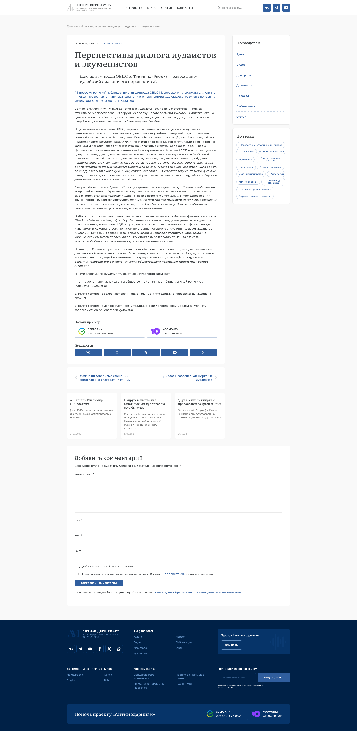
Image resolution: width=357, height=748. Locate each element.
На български (76, 674)
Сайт (78, 551)
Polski (108, 680)
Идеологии (277, 174)
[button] (88, 352)
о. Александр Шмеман (273, 181)
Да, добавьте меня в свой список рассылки (105, 566)
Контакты (185, 7)
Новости (87, 26)
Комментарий (84, 474)
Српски (109, 674)
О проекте (134, 7)
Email (79, 535)
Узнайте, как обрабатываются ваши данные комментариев (198, 592)
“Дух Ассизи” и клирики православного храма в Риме (199, 402)
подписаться (174, 574)
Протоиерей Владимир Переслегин (149, 685)
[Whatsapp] (119, 649)
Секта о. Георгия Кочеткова (255, 189)
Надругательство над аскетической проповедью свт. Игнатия (144, 404)
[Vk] (267, 8)
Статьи (166, 7)
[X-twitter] (109, 649)
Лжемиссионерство (251, 174)
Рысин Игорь (184, 683)
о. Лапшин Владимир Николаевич (86, 402)
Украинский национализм (254, 196)
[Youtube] (286, 8)
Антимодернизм (248, 181)
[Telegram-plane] (276, 8)
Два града (243, 75)
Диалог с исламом (271, 167)
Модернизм (246, 167)
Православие (247, 151)
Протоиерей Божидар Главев (190, 676)
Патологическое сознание (270, 159)
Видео (151, 7)
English (71, 680)
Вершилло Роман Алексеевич (145, 676)
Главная (73, 26)
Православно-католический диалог (261, 145)
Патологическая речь (271, 151)
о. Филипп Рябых (111, 43)
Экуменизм (245, 159)
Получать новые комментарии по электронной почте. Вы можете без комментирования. (147, 574)
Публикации (245, 106)
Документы (244, 85)
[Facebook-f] (100, 649)
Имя (78, 520)
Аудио (241, 54)
